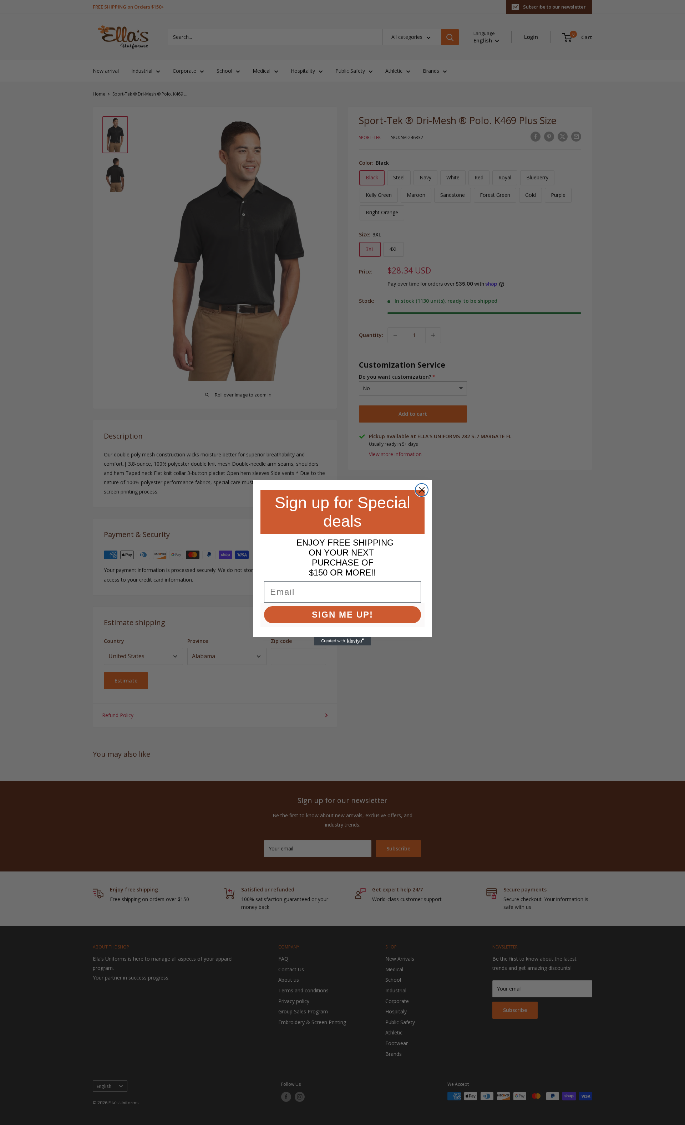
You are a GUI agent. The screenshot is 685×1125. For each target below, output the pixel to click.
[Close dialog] (421, 490)
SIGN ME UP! (342, 614)
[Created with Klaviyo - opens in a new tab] (342, 641)
